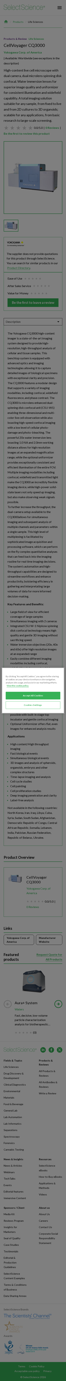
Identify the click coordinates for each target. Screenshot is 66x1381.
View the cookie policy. (18, 685)
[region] (33, 690)
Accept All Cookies (33, 695)
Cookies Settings (33, 705)
